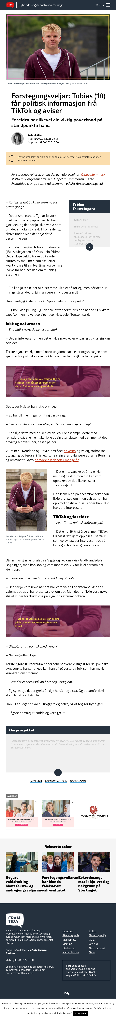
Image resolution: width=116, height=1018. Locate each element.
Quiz (91, 939)
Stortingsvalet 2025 (56, 781)
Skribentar (69, 948)
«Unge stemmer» (92, 174)
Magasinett (69, 939)
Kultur (92, 931)
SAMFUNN (36, 781)
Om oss (93, 944)
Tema (92, 952)
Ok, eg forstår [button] (80, 1013)
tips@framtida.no (75, 969)
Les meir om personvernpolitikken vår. (25, 971)
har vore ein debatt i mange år (57, 460)
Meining (67, 944)
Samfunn (68, 931)
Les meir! (67, 1013)
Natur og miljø (97, 935)
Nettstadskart (97, 948)
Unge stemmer (78, 781)
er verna (70, 450)
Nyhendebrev (71, 952)
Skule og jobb (71, 935)
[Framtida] (11, 5)
